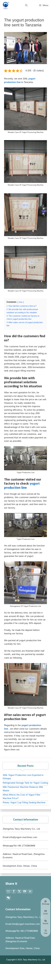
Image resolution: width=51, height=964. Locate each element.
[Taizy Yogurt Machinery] (5, 5)
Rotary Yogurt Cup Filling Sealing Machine (24, 802)
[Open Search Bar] (26, 5)
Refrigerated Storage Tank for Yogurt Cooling (25, 783)
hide (20, 302)
